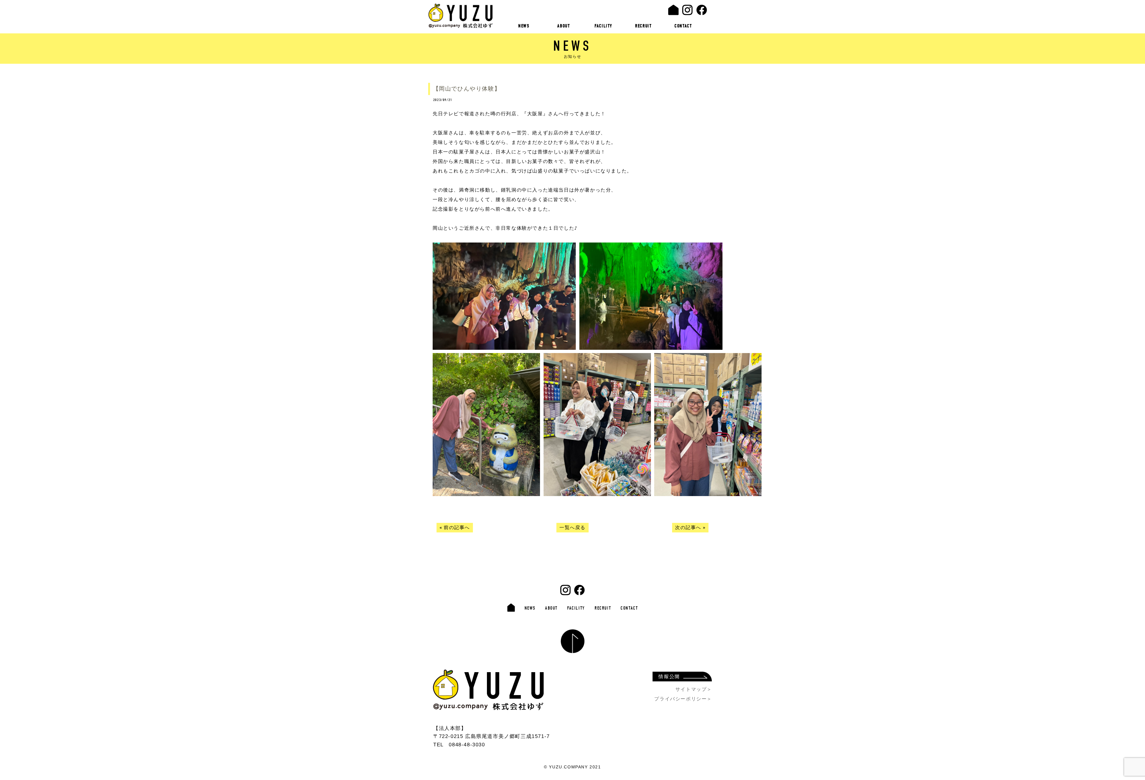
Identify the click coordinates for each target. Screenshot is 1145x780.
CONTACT (683, 26)
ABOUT (563, 26)
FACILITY (603, 26)
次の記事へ (688, 527)
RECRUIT (643, 26)
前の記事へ (457, 527)
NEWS (523, 26)
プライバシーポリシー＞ (683, 698)
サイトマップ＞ (693, 689)
